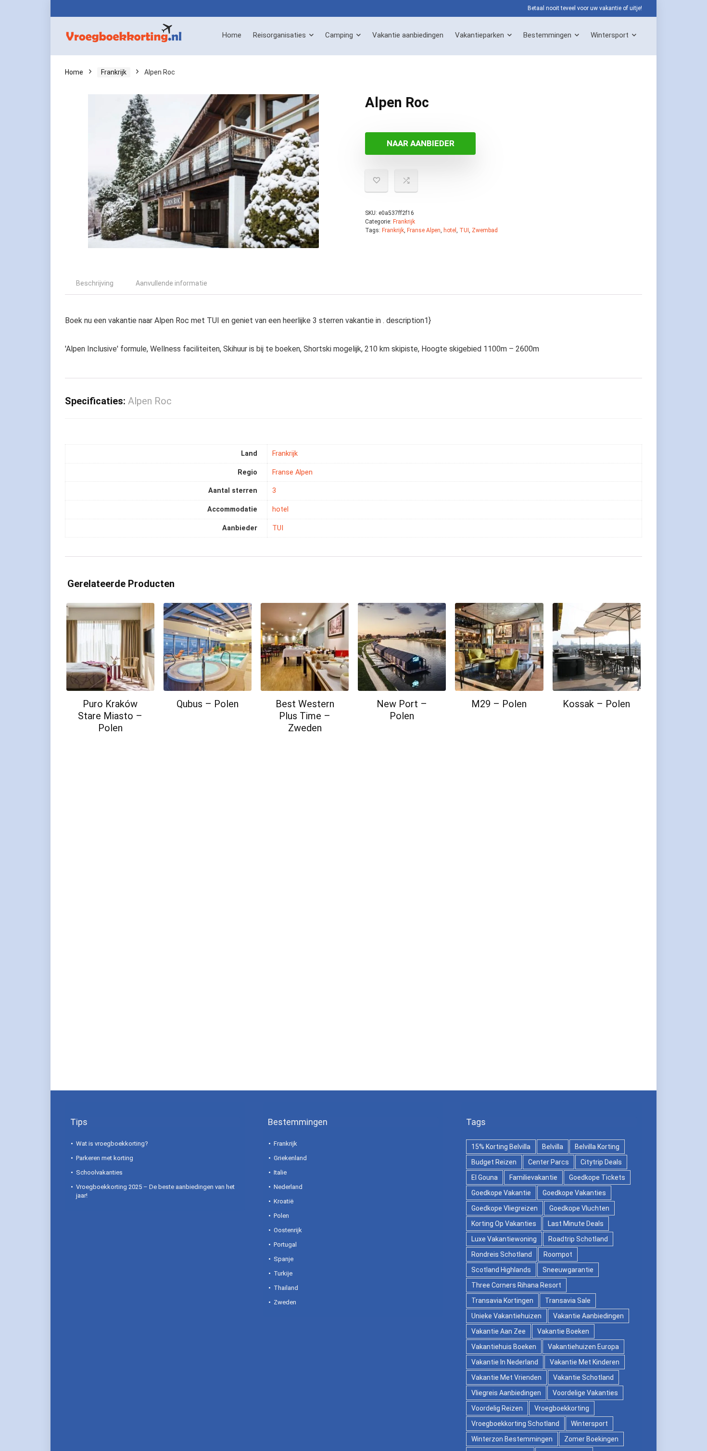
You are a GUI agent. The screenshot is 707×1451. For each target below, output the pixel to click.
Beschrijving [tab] (95, 283)
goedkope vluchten (579, 1208)
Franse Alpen (424, 230)
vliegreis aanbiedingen (506, 1393)
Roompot (557, 1254)
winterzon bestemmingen (512, 1439)
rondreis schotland (501, 1254)
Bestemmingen (547, 35)
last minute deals (576, 1223)
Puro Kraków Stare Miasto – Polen (110, 716)
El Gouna (484, 1177)
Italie (280, 1172)
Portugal (285, 1244)
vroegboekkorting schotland (515, 1423)
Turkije (283, 1273)
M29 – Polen (499, 704)
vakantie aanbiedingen (588, 1316)
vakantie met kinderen (584, 1362)
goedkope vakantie (501, 1193)
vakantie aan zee (498, 1331)
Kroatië (283, 1201)
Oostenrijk (288, 1230)
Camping (339, 35)
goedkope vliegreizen (504, 1208)
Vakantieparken (479, 35)
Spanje (283, 1259)
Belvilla (552, 1147)
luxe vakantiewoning (504, 1239)
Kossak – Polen (596, 704)
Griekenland (290, 1158)
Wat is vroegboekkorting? (112, 1143)
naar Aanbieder (420, 143)
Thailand (286, 1287)
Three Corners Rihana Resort (516, 1285)
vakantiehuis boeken (503, 1347)
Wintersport (610, 35)
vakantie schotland (583, 1377)
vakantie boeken (563, 1331)
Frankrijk (113, 72)
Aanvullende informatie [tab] (171, 283)
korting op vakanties (503, 1223)
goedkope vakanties (574, 1193)
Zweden (285, 1302)
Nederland (288, 1186)
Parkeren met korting (104, 1158)
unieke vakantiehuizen (506, 1316)
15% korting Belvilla (500, 1147)
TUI (464, 230)
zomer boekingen (591, 1439)
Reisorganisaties (279, 35)
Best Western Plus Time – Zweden (305, 716)
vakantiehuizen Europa (583, 1347)
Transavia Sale (568, 1300)
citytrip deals (601, 1162)
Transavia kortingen (502, 1300)
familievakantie (533, 1177)
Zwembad (485, 230)
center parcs (548, 1162)
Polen (281, 1215)
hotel (449, 230)
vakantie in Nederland (504, 1362)
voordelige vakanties (585, 1393)
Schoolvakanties (99, 1172)
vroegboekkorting (561, 1408)
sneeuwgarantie (568, 1270)
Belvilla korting (597, 1147)
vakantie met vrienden (506, 1377)
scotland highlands (501, 1270)
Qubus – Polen (208, 704)
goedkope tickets (597, 1177)
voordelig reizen (497, 1408)
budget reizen (494, 1162)
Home (231, 35)
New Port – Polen (402, 710)
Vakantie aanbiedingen (407, 35)
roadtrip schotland (578, 1239)
